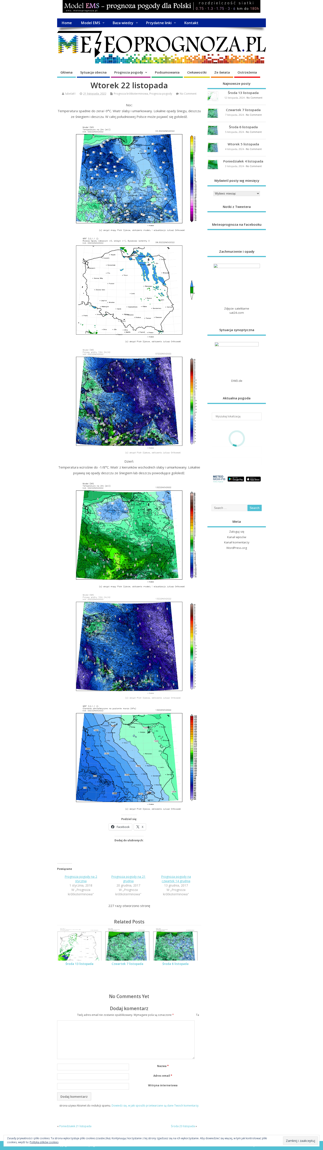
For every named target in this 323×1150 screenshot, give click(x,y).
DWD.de (236, 381)
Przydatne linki (159, 22)
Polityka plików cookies (44, 1142)
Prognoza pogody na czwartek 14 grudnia (176, 878)
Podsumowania (167, 72)
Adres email (162, 1076)
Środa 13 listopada (79, 964)
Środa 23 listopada (183, 1126)
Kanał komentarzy (236, 542)
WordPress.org (236, 548)
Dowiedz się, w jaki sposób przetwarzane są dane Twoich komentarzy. (155, 1105)
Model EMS (90, 22)
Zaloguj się (236, 532)
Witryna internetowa (163, 1085)
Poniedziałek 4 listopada (243, 161)
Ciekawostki (197, 72)
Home (67, 22)
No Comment (188, 94)
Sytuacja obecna (93, 72)
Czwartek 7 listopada (127, 964)
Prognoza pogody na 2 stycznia (81, 878)
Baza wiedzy (123, 22)
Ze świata (222, 72)
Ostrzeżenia (247, 72)
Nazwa (163, 1066)
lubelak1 (70, 94)
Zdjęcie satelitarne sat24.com (236, 310)
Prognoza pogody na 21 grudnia (128, 878)
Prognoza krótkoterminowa (131, 94)
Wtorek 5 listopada (243, 144)
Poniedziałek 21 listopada (75, 1126)
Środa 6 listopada (175, 964)
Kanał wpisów (236, 537)
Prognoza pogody (128, 72)
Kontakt (191, 22)
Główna (66, 72)
